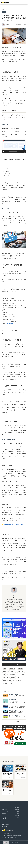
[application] (14, 146)
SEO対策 (4, 818)
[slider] (13, 151)
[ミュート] (22, 152)
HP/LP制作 (4, 817)
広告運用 (4, 813)
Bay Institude (9, 323)
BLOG (7, 9)
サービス (17, 809)
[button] (14, 146)
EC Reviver (4, 815)
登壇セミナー (18, 817)
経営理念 (17, 811)
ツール (4, 11)
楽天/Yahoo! (4, 809)
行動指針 (17, 813)
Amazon (3, 807)
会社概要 (17, 807)
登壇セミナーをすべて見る (14, 721)
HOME (3, 9)
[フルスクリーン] (24, 152)
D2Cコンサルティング (6, 811)
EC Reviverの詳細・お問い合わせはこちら (14, 524)
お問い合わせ (5, 826)
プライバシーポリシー (6, 824)
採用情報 (17, 815)
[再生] (3, 152)
